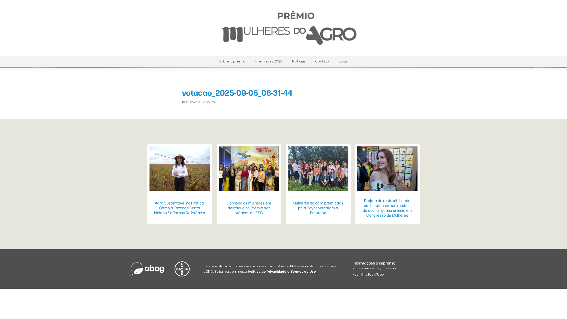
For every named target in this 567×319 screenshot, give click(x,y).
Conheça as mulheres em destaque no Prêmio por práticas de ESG (249, 207)
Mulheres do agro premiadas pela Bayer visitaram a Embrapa (318, 207)
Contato (322, 61)
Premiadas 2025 (268, 61)
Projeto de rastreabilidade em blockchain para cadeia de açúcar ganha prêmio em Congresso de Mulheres (387, 207)
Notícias (298, 61)
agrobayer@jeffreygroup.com (375, 268)
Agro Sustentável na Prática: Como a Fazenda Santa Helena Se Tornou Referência (179, 207)
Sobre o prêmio (232, 61)
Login (343, 61)
